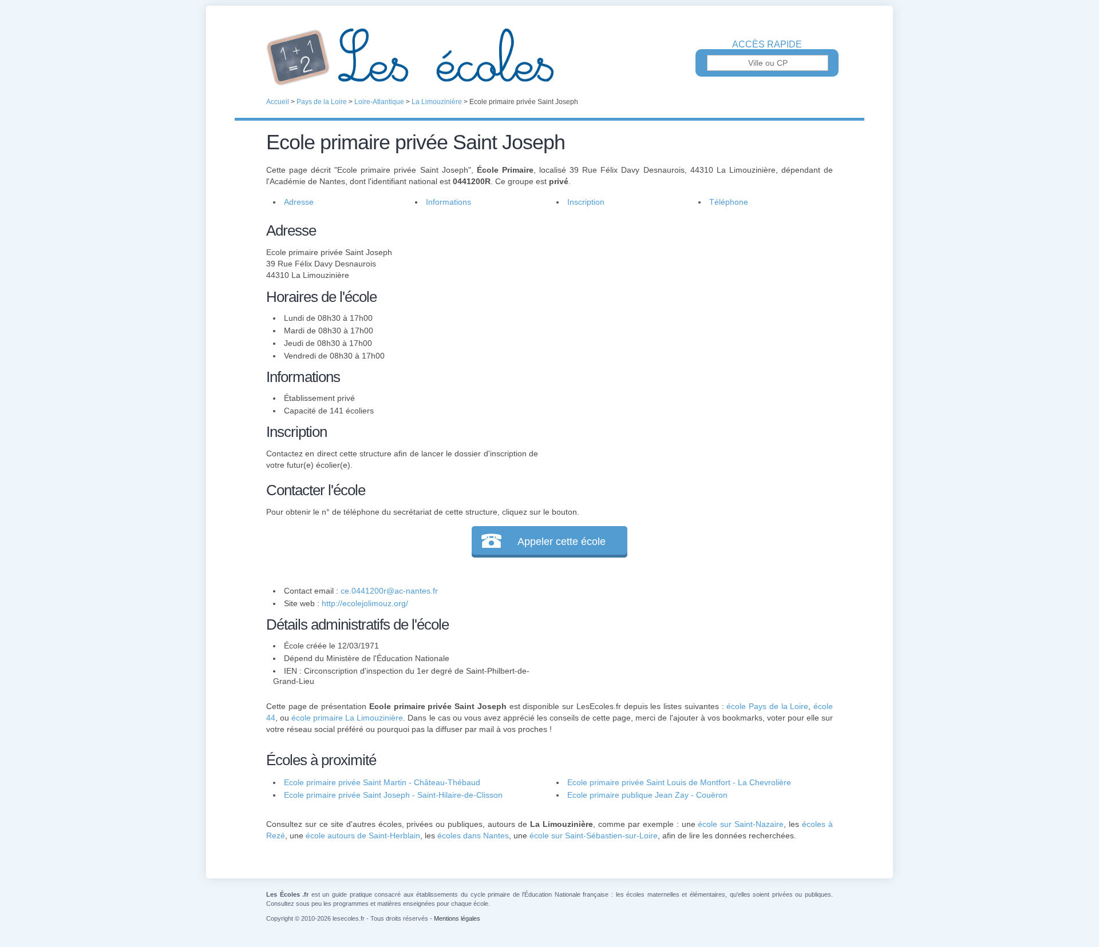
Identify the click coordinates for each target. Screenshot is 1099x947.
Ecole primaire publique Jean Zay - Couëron (647, 794)
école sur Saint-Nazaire (741, 824)
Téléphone (728, 201)
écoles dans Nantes (473, 835)
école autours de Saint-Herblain (363, 835)
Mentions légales (457, 918)
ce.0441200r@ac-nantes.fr (389, 590)
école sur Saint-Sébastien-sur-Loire (593, 835)
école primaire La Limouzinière (347, 717)
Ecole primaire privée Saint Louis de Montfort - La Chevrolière (679, 782)
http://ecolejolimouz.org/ (365, 603)
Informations (448, 201)
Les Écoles (549, 57)
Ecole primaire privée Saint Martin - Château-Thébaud (382, 782)
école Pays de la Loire (767, 706)
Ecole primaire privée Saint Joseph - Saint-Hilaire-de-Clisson (393, 794)
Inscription (585, 201)
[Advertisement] (686, 300)
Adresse (299, 201)
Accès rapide (767, 44)
